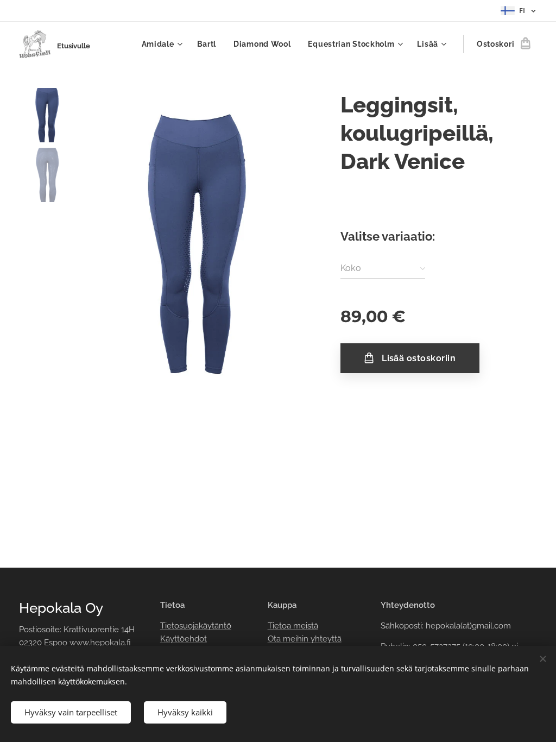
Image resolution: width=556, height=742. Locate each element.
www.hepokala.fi (100, 642)
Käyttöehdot (183, 639)
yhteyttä (325, 639)
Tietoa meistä (293, 626)
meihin (295, 639)
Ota (275, 639)
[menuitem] (163, 44)
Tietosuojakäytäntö (195, 626)
